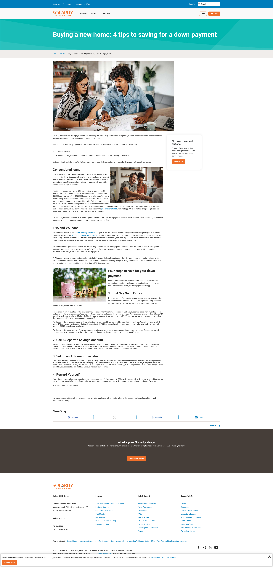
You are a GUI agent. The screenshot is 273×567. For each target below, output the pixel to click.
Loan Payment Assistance (148, 528)
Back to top (213, 426)
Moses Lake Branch (188, 514)
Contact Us (185, 507)
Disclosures (142, 511)
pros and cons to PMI (109, 209)
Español (192, 4)
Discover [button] (106, 14)
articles (62, 54)
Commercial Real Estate (104, 511)
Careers (183, 504)
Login (216, 14)
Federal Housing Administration (86, 233)
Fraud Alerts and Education (148, 521)
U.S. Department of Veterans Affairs (85, 235)
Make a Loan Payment (189, 511)
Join (203, 14)
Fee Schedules (143, 517)
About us (56, 4)
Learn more (178, 162)
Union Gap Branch (187, 524)
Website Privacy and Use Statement (164, 558)
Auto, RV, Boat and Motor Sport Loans (109, 504)
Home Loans (100, 517)
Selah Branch (186, 521)
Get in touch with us (136, 458)
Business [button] (95, 14)
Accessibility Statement (147, 504)
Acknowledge (9, 562)
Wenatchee (107, 553)
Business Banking (102, 507)
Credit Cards (100, 514)
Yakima (99, 553)
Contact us (67, 4)
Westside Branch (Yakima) (191, 528)
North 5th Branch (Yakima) (191, 517)
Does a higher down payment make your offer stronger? (88, 541)
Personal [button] (83, 14)
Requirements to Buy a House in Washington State (130, 541)
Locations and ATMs (82, 4)
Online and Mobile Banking (105, 521)
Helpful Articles (144, 524)
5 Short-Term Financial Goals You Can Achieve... (169, 541)
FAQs (140, 514)
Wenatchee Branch (188, 531)
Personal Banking (102, 524)
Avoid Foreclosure (145, 507)
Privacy (141, 531)
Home (55, 54)
